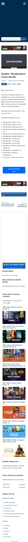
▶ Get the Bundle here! (14, 170)
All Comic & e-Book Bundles (12, 516)
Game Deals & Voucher (10, 505)
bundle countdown (13, 468)
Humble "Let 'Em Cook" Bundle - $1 (14, 403)
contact (12, 541)
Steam (6, 534)
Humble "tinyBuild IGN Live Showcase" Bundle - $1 (12, 346)
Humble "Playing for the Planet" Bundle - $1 (14, 422)
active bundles (17, 479)
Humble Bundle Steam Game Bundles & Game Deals (13, 194)
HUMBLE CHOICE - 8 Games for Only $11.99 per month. (14, 441)
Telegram (7, 531)
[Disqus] (14, 235)
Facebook (7, 525)
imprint (16, 541)
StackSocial (14, 487)
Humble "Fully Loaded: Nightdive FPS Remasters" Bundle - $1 (14, 365)
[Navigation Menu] (24, 3)
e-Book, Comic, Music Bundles (16, 80)
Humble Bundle (17, 286)
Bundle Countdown (9, 502)
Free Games (7, 508)
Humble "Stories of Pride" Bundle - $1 (12, 384)
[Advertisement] (14, 22)
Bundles (4, 80)
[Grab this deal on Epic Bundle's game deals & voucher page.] (14, 317)
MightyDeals (14, 484)
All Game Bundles (9, 511)
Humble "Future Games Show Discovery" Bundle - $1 (13, 327)
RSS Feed (7, 537)
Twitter (6, 528)
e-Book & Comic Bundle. (11, 275)
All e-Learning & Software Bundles (13, 514)
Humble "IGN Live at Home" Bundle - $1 (12, 308)
